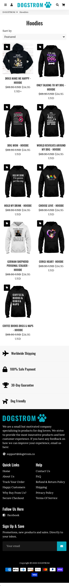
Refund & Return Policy (50, 482)
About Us (8, 476)
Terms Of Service (46, 498)
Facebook (13, 515)
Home (6, 471)
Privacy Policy (44, 493)
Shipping (41, 487)
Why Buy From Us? (14, 493)
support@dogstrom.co (20, 454)
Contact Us (43, 471)
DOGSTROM (9, 12)
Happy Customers (14, 487)
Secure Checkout (13, 498)
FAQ (38, 476)
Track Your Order (14, 482)
